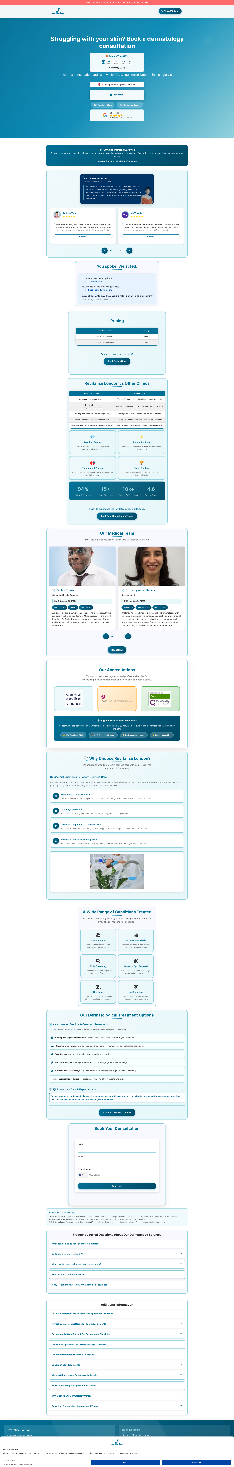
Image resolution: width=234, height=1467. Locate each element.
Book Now (118, 94)
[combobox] (83, 1175)
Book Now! (117, 650)
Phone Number (85, 1169)
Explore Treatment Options (117, 1112)
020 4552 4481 (171, 11)
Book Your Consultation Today (117, 516)
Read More (83, 236)
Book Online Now (117, 361)
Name (80, 1144)
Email (80, 1156)
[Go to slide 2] (113, 250)
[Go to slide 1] (111, 250)
